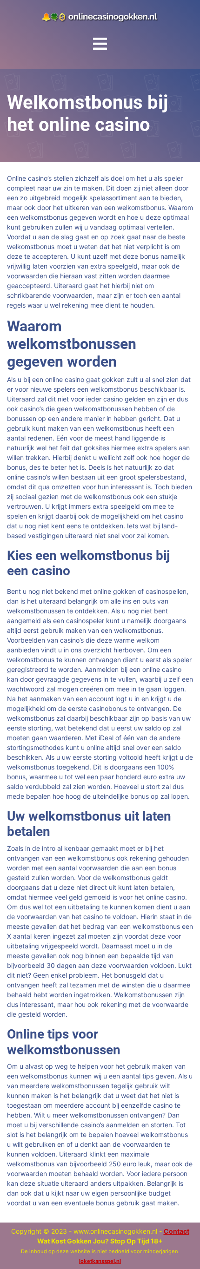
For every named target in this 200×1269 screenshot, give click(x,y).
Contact (176, 1231)
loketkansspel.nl (100, 1261)
